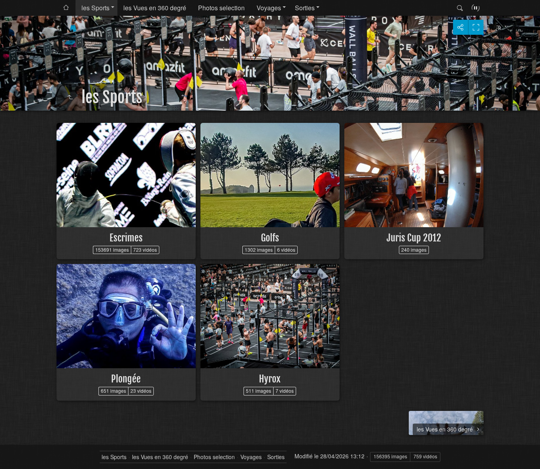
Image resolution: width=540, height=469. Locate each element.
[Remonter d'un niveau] (69, 97)
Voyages (269, 7)
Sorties (305, 7)
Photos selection (221, 7)
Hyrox (270, 379)
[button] (15, 453)
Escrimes (126, 238)
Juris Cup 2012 (414, 238)
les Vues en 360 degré (154, 7)
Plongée (126, 379)
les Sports (95, 7)
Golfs (270, 238)
